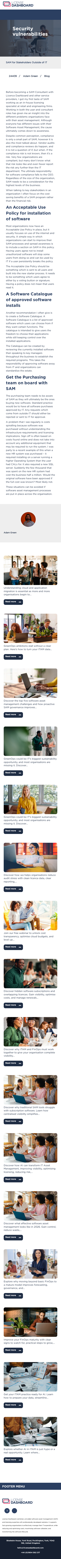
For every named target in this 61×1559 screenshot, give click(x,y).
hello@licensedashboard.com (30, 1548)
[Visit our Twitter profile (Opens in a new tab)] (7, 1510)
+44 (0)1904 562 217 (30, 1552)
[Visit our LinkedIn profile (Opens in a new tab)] (14, 1510)
